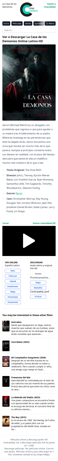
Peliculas (17, 23)
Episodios (39, 23)
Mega (12, 291)
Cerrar (5, 223)
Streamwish (13, 302)
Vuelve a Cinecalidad (50, 5)
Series (28, 23)
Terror (19, 193)
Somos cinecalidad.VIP (44, 223)
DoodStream (12, 286)
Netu (13, 270)
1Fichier (38, 296)
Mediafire (38, 288)
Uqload (13, 281)
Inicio (6, 23)
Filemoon (13, 276)
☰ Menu (50, 23)
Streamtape (13, 297)
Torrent (38, 273)
